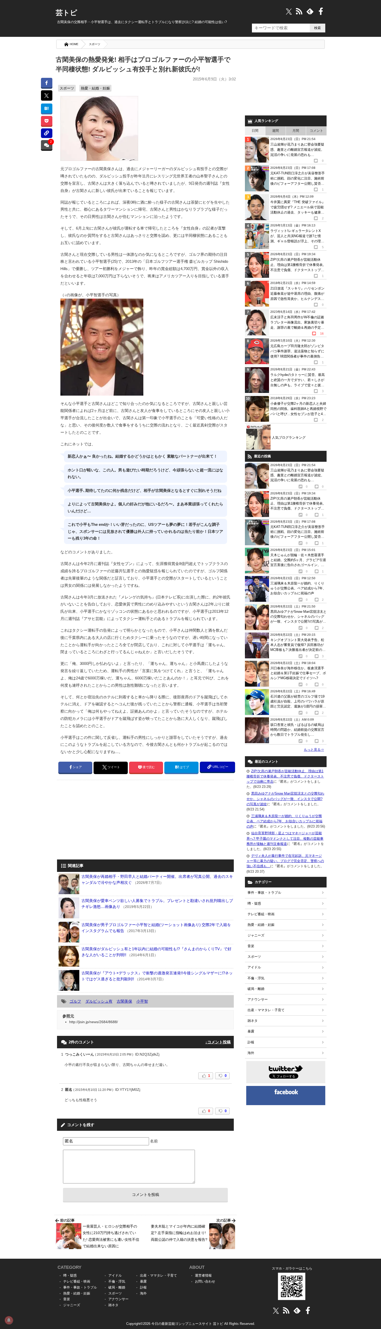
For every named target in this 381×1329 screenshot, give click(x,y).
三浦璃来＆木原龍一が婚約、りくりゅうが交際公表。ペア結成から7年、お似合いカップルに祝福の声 (284, 821)
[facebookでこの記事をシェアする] (46, 82)
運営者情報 (203, 1275)
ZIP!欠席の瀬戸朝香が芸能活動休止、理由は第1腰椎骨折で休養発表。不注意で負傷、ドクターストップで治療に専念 (285, 776)
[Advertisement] (100, 820)
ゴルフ (75, 1001)
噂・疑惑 (254, 903)
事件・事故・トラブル (264, 892)
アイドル (254, 967)
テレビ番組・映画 (261, 914)
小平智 (142, 1001)
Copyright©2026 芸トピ (190, 1324)
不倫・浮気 (256, 978)
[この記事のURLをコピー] (46, 133)
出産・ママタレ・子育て (266, 1010)
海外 (251, 1053)
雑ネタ (253, 1021)
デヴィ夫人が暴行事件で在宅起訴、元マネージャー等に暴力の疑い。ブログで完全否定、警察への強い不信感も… (285, 861)
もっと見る (314, 750)
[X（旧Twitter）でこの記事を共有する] (46, 95)
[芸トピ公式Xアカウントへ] (276, 1310)
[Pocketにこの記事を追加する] (46, 121)
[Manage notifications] (9, 1320)
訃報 (251, 1042)
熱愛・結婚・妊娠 (95, 88)
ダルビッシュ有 (98, 1001)
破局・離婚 (256, 989)
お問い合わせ (205, 1281)
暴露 (251, 1031)
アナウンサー (258, 999)
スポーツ (94, 44)
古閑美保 (124, 1001)
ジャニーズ (256, 935)
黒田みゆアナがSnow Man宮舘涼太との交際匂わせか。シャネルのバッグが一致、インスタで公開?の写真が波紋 (285, 798)
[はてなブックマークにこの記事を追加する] (46, 108)
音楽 (251, 946)
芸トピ (66, 13)
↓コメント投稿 (218, 1042)
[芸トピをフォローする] (289, 11)
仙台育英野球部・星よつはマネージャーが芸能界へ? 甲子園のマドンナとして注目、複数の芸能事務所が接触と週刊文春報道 (284, 838)
